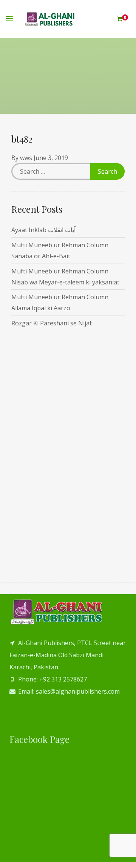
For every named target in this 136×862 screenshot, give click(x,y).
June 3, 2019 (51, 158)
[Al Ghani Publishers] (50, 19)
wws (26, 158)
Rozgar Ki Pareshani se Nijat (51, 323)
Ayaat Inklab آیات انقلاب (43, 230)
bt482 (21, 139)
